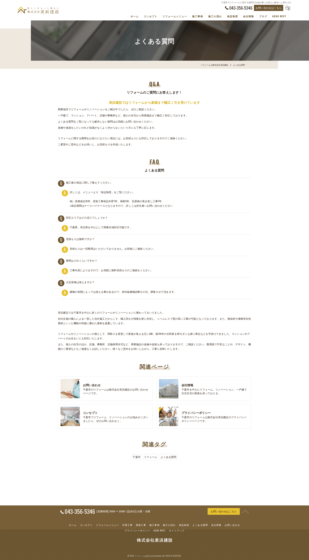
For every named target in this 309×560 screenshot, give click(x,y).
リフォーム (150, 457)
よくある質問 (168, 457)
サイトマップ (176, 530)
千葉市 (136, 457)
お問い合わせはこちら (269, 7)
